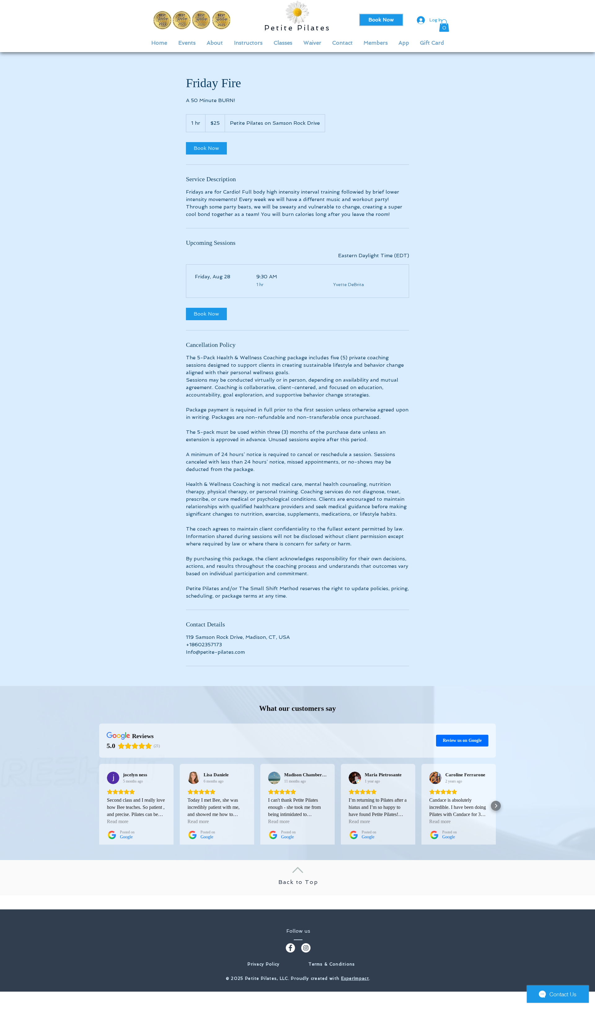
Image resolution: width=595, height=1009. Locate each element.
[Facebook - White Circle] (290, 948)
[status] (373, 255)
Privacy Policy (264, 964)
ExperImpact (355, 978)
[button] (444, 25)
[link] (206, 148)
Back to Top (298, 882)
